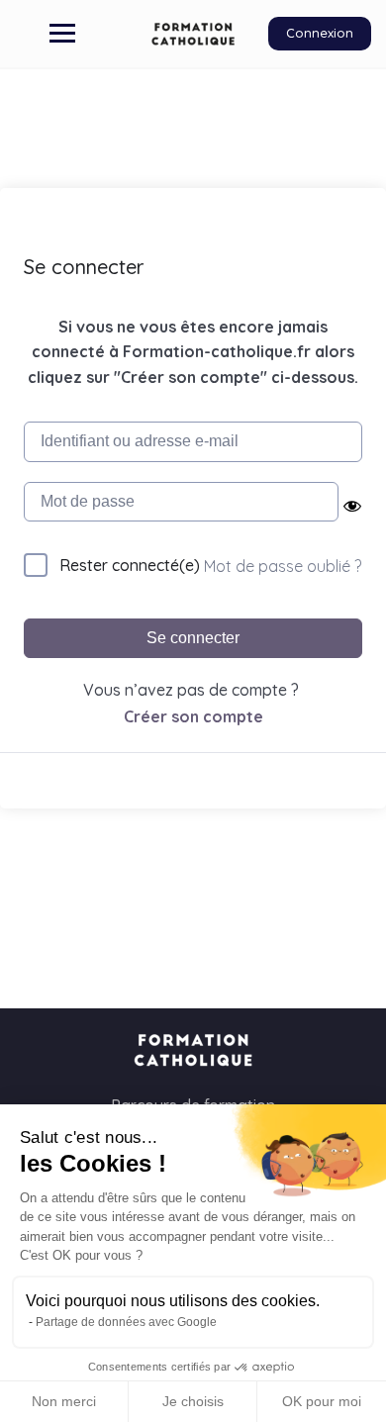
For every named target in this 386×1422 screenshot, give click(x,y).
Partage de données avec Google (126, 1322)
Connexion (319, 33)
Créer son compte (193, 716)
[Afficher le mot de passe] (350, 506)
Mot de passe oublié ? (282, 566)
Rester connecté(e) (129, 565)
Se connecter (193, 637)
